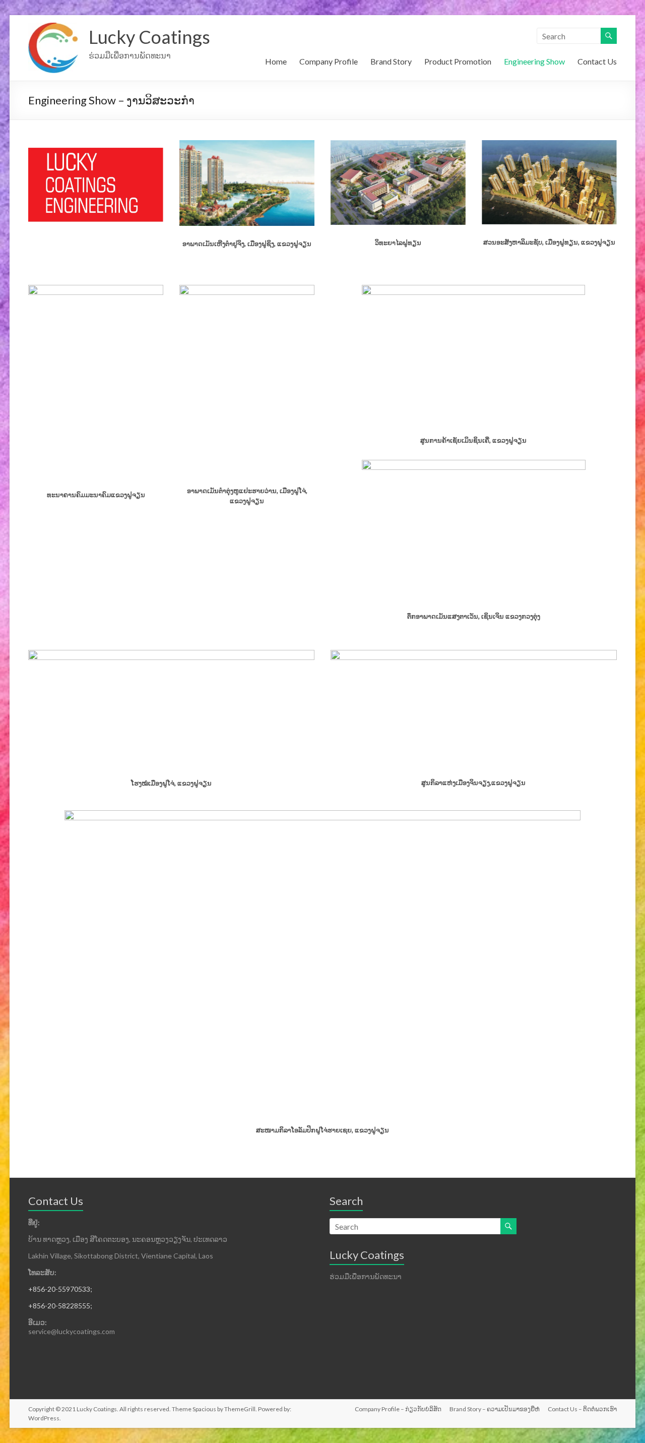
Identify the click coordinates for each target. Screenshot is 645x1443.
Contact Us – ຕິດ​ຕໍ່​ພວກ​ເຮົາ (582, 1409)
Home (276, 61)
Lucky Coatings (149, 37)
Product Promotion (457, 61)
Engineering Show (534, 61)
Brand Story (391, 61)
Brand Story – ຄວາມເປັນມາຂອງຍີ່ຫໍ (494, 1409)
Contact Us (597, 61)
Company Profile (328, 61)
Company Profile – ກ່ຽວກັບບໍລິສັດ (398, 1409)
